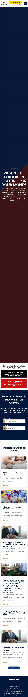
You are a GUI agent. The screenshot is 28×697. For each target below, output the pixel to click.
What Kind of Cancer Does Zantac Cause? (12, 508)
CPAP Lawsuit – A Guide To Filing (12, 474)
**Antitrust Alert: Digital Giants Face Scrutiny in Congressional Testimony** (14, 649)
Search (7, 433)
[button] (25, 3)
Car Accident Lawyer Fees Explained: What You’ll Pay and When (14, 613)
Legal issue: (6, 418)
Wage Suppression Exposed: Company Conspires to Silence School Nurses (14, 544)
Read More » (5, 485)
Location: (6, 425)
